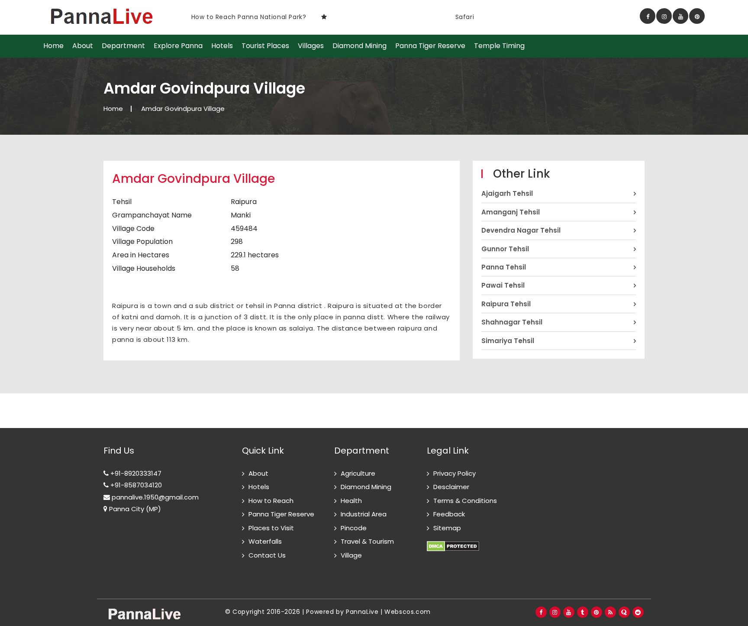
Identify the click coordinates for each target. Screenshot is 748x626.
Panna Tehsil (503, 267)
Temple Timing (499, 46)
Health (351, 500)
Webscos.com (407, 611)
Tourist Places (265, 46)
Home (53, 46)
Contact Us (267, 555)
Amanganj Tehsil (510, 212)
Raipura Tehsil (506, 303)
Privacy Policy (454, 473)
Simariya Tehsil (507, 340)
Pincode (354, 527)
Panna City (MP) (134, 508)
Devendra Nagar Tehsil (521, 230)
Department (123, 46)
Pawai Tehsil (503, 285)
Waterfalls (265, 541)
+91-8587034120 (135, 485)
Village (351, 555)
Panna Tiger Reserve (430, 46)
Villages (311, 46)
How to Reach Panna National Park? (233, 17)
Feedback (449, 514)
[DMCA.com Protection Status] (453, 541)
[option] (307, 16)
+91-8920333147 (135, 473)
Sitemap (447, 527)
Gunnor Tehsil (505, 248)
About (82, 46)
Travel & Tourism (367, 541)
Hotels (222, 46)
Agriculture (358, 473)
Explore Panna (178, 46)
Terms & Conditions (465, 500)
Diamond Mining (359, 46)
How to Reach (270, 500)
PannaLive (362, 611)
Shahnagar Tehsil (511, 322)
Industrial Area (364, 514)
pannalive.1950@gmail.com (154, 497)
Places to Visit (271, 527)
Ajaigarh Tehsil (507, 193)
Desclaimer (451, 486)
